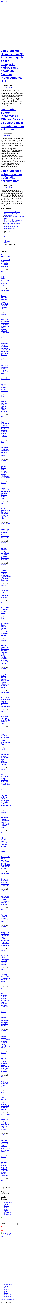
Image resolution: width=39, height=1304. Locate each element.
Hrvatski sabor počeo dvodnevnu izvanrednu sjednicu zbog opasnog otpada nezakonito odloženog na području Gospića (5, 654)
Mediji (3, 749)
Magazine (4, 1)
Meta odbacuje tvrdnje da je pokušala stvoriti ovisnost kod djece (5, 739)
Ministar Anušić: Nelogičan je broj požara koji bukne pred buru (5, 1021)
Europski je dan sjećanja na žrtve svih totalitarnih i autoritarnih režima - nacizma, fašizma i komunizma (5, 326)
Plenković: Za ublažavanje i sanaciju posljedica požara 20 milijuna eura (5, 702)
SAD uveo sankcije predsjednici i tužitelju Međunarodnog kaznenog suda (6, 822)
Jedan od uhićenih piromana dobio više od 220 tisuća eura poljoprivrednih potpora (6, 801)
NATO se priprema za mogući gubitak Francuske (5, 388)
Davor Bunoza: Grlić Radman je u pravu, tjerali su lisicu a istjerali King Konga (5, 513)
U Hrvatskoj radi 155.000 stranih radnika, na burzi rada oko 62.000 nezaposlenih (5, 780)
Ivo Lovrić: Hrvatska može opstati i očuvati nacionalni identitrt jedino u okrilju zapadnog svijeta (12, 226)
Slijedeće (7, 241)
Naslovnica (8, 1202)
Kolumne (7, 135)
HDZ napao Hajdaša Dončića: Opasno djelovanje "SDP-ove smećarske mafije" (5, 629)
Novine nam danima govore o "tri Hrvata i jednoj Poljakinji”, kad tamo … (5, 759)
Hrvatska (3, 271)
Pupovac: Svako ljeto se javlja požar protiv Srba (5, 918)
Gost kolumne (8, 87)
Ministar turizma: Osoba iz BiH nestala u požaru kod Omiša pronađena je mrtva (5, 1041)
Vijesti (6, 1204)
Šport (2, 618)
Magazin (7, 1209)
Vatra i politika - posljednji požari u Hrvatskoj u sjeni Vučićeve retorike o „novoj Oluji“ (5, 1000)
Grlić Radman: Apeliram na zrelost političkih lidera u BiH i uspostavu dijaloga (5, 1103)
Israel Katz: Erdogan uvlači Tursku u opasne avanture (5, 720)
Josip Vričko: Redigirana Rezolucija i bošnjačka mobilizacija (12, 213)
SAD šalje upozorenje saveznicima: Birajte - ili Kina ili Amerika (5, 979)
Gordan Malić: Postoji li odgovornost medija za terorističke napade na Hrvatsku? (5, 260)
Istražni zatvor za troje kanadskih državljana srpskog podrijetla (4, 406)
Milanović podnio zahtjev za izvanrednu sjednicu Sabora (4, 842)
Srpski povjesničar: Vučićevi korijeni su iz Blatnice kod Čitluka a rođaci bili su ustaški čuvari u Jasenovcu (5, 429)
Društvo (6, 1207)
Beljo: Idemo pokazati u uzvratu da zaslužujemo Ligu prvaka (5, 882)
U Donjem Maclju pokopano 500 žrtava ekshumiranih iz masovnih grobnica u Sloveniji (5, 349)
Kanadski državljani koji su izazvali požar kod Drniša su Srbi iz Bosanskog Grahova (5, 553)
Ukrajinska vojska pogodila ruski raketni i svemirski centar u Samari (5, 1124)
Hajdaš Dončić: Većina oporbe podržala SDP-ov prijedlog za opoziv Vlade (5, 471)
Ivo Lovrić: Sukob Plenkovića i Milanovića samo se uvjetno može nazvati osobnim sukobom (12, 119)
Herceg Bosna (5, 290)
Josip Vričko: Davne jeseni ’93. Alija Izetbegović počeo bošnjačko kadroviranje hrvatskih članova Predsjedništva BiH (12, 66)
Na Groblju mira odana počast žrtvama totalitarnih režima (4, 369)
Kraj (5, 242)
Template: (4, 1299)
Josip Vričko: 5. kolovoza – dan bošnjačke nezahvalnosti (11, 176)
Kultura (6, 1206)
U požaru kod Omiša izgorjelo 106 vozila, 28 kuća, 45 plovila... (5, 960)
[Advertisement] (19, 21)
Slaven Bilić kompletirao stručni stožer (5, 610)
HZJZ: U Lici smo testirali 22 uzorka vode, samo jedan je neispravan (5, 900)
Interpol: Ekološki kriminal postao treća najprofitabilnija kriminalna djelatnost (6, 575)
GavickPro (10, 1299)
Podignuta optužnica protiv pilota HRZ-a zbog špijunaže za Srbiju (5, 451)
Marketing (7, 1214)
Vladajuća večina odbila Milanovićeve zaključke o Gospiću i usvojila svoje (5, 493)
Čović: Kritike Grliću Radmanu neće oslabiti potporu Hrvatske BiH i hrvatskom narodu (5, 862)
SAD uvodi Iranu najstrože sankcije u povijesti (4, 594)
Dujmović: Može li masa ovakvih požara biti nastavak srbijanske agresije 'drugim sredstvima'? (5, 1169)
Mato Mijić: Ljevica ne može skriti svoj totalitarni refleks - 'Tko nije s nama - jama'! (5, 1146)
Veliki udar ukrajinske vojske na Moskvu (4, 1084)
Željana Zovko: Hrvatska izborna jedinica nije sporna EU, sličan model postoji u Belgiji (5, 680)
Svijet (2, 396)
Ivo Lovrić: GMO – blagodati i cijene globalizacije (13, 220)
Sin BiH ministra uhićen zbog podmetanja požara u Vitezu (5, 281)
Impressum (7, 1212)
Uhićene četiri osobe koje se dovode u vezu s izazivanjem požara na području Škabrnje (5, 1065)
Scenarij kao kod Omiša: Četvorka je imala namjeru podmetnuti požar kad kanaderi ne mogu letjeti (5, 938)
